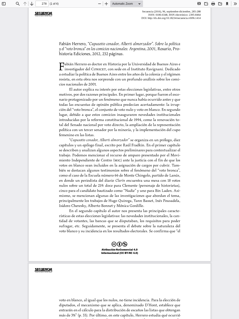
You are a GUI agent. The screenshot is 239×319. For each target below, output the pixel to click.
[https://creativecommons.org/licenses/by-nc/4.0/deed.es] (119, 248)
